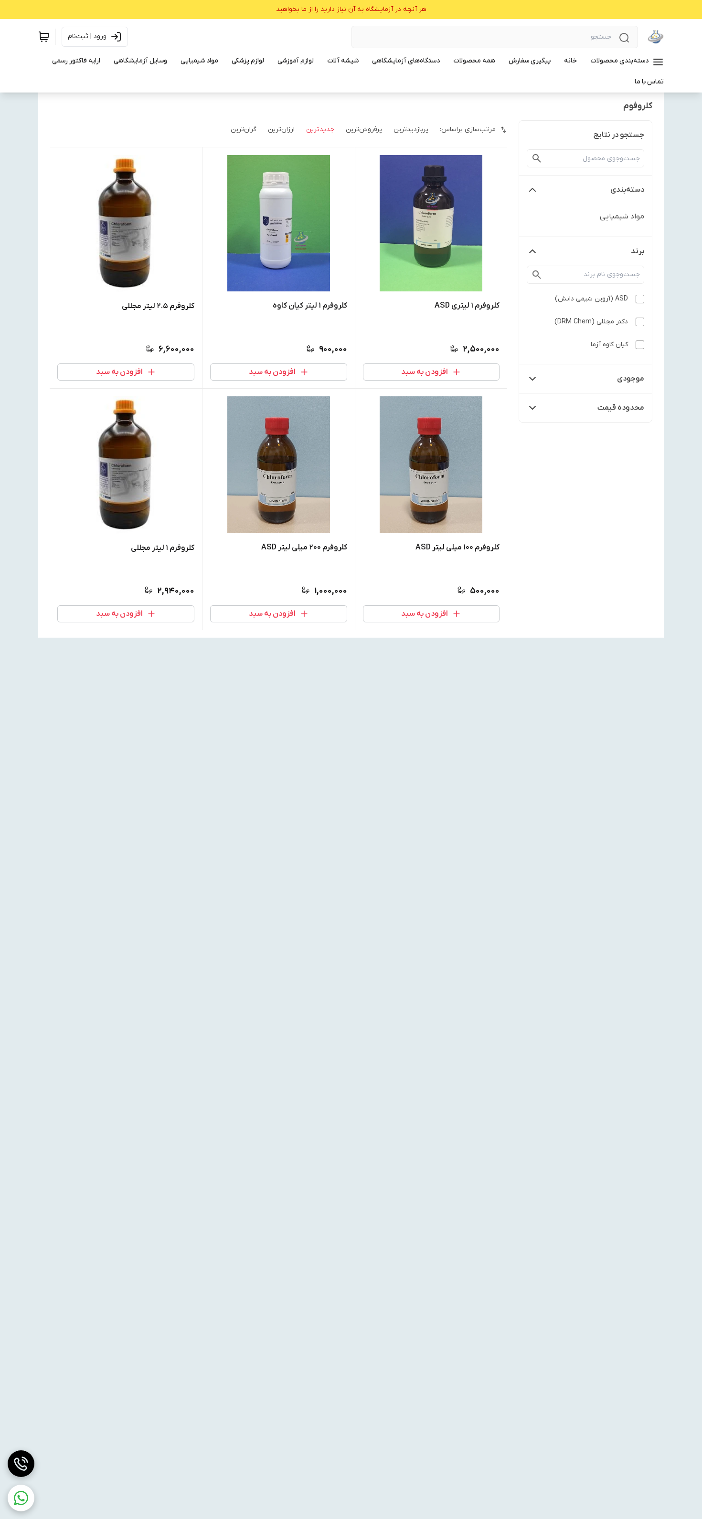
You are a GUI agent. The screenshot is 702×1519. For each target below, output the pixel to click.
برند (637, 251)
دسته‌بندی (627, 190)
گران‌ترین (243, 129)
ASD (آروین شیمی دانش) (591, 298)
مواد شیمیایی (622, 216)
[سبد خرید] (44, 36)
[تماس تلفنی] (21, 1463)
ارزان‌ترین (281, 129)
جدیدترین (320, 129)
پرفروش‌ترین (364, 129)
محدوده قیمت (620, 408)
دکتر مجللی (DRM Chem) (591, 321)
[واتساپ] (21, 1498)
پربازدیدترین (411, 129)
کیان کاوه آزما (609, 344)
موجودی (630, 378)
